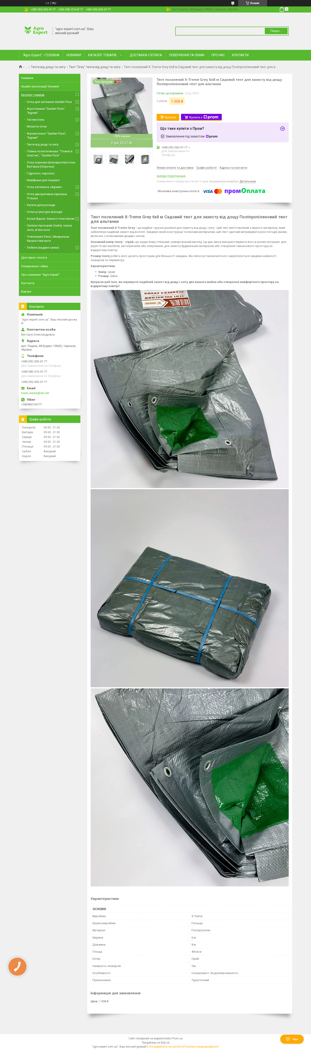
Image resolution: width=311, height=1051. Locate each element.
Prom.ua (177, 1038)
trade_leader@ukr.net (35, 393)
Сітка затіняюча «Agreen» (44, 187)
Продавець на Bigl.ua (155, 1042)
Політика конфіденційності (201, 1046)
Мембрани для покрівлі (43, 180)
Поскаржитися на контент (165, 1046)
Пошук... (276, 31)
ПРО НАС (218, 55)
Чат (295, 1039)
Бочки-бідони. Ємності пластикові (50, 218)
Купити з (195, 117)
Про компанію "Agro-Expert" (40, 274)
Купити (170, 117)
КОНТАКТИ (240, 55)
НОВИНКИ (73, 55)
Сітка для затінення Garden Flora (49, 102)
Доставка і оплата (34, 257)
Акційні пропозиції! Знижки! (40, 86)
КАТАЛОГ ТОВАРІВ (102, 55)
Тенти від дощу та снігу (48, 67)
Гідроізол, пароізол (41, 173)
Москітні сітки (37, 126)
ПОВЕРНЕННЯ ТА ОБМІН (186, 55)
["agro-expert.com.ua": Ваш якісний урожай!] (36, 30)
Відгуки (26, 291)
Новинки (27, 78)
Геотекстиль (35, 119)
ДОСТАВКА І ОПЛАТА (146, 55)
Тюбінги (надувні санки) (43, 247)
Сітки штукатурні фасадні (44, 212)
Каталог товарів (32, 95)
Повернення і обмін (34, 266)
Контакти (27, 283)
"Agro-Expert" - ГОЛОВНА (41, 55)
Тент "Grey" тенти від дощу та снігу (94, 67)
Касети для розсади (41, 205)
